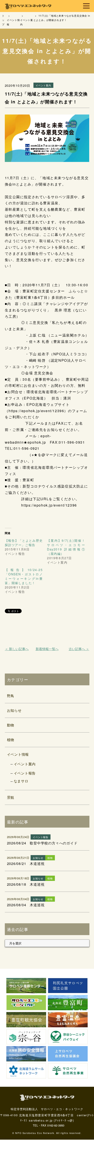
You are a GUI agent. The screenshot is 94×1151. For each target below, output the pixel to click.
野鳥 (10, 695)
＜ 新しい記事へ (17, 648)
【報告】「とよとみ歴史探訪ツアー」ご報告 (24, 542)
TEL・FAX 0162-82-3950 (48, 1125)
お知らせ (14, 710)
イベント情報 (18, 754)
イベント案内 (25, 763)
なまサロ (21, 780)
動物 (10, 724)
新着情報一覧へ (47, 648)
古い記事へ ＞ (79, 648)
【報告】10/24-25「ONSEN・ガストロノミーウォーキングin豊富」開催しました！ (24, 576)
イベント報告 (25, 773)
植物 (10, 739)
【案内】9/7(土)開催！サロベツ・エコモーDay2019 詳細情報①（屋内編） (66, 547)
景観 (10, 797)
